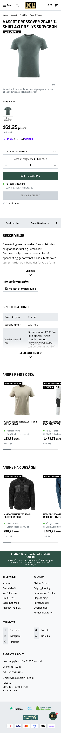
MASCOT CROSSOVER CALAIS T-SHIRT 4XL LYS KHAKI (21, 423)
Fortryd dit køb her (43, 613)
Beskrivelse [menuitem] (12, 223)
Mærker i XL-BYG (12, 608)
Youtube (45, 630)
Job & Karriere (10, 593)
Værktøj (14, 15)
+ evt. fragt (8, 443)
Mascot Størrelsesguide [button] (22, 288)
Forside (5, 15)
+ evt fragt (7, 132)
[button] (6, 165)
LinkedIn (45, 635)
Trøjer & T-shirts (36, 15)
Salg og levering (42, 588)
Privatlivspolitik (41, 603)
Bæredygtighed (11, 603)
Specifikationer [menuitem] (40, 223)
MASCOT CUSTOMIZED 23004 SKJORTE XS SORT (17, 516)
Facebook (15, 630)
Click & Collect (41, 583)
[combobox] (30, 151)
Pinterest (14, 641)
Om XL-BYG (9, 598)
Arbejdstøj (23, 15)
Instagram (15, 635)
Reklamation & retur (44, 593)
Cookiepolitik (40, 608)
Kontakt (7, 583)
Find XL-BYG (9, 588)
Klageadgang (40, 598)
